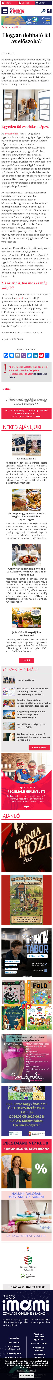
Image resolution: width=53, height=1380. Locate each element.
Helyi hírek (15, 27)
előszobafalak (11, 133)
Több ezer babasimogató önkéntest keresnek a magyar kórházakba (33, 737)
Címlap (4, 27)
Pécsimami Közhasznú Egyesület (38, 1337)
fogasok (19, 298)
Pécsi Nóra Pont (39, 1343)
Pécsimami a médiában (39, 1356)
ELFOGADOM (26, 1375)
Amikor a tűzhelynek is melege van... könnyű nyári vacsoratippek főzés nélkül (26, 571)
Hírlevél (8, 3)
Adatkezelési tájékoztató (14, 1348)
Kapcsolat (14, 1338)
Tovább (26, 660)
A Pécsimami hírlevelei (39, 1349)
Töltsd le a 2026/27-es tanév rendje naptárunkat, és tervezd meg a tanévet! (32, 691)
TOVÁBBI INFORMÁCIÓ (26, 1370)
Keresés (43, 11)
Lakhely (42, 3)
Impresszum (14, 1342)
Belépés (25, 3)
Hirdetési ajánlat (14, 1353)
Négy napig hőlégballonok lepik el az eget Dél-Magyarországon (31, 714)
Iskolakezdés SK (26, 458)
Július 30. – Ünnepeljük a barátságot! (26, 634)
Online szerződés (14, 1357)
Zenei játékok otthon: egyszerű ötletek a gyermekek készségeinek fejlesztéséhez (34, 703)
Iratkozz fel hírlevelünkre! (26, 416)
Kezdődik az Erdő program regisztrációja (31, 726)
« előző (7, 388)
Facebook (49, 11)
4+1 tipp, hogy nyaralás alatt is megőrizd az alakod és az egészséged (26, 516)
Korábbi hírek (39, 747)
